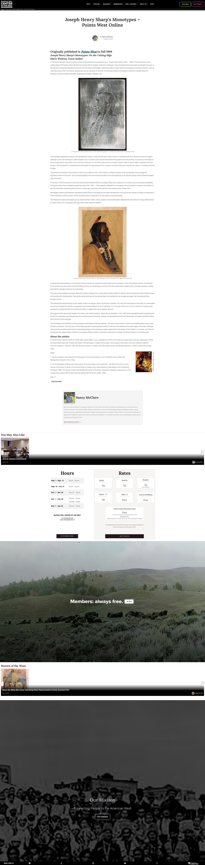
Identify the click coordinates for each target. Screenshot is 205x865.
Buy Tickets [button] (124, 536)
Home (2, 9)
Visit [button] (88, 4)
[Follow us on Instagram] (93, 863)
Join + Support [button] (130, 4)
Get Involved (102, 817)
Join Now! (129, 601)
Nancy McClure (107, 37)
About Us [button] (143, 4)
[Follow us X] (157, 863)
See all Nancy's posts (71, 422)
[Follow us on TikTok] (61, 863)
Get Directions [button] (67, 536)
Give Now (185, 4)
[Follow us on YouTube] (125, 863)
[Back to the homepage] (6, 4)
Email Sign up (9, 863)
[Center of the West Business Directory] (193, 863)
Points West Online (56, 381)
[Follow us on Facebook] (30, 863)
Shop (152, 4)
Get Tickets (198, 4)
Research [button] (106, 4)
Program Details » (124, 516)
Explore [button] (97, 4)
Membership (118, 4)
